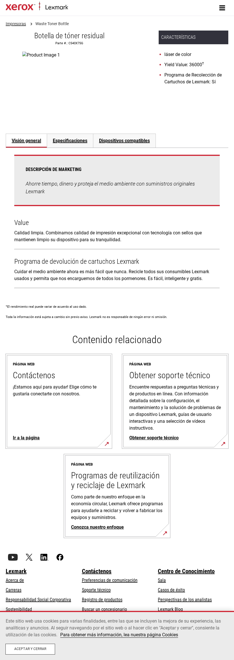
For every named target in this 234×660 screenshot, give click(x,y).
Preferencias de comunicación (110, 580)
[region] (117, 635)
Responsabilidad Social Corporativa (38, 599)
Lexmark (16, 571)
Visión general (26, 140)
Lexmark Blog (170, 609)
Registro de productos (102, 599)
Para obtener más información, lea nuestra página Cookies (119, 634)
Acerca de (15, 580)
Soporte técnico (96, 590)
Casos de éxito (171, 590)
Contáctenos (97, 571)
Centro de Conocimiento (186, 571)
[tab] (26, 141)
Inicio (72, 7)
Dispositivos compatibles (124, 140)
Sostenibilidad (19, 609)
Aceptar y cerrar (30, 649)
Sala (162, 580)
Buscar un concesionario (104, 609)
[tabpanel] (117, 222)
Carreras (13, 590)
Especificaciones (70, 140)
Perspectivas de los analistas (185, 599)
